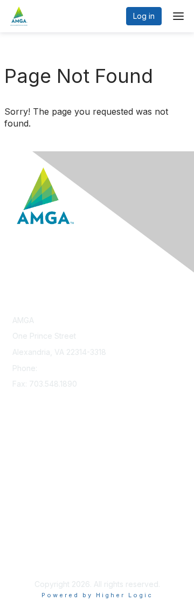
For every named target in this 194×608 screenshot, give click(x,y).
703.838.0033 (64, 368)
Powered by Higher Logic (97, 595)
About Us (28, 546)
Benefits (26, 465)
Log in (144, 15)
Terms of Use (36, 557)
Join (19, 454)
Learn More (32, 475)
